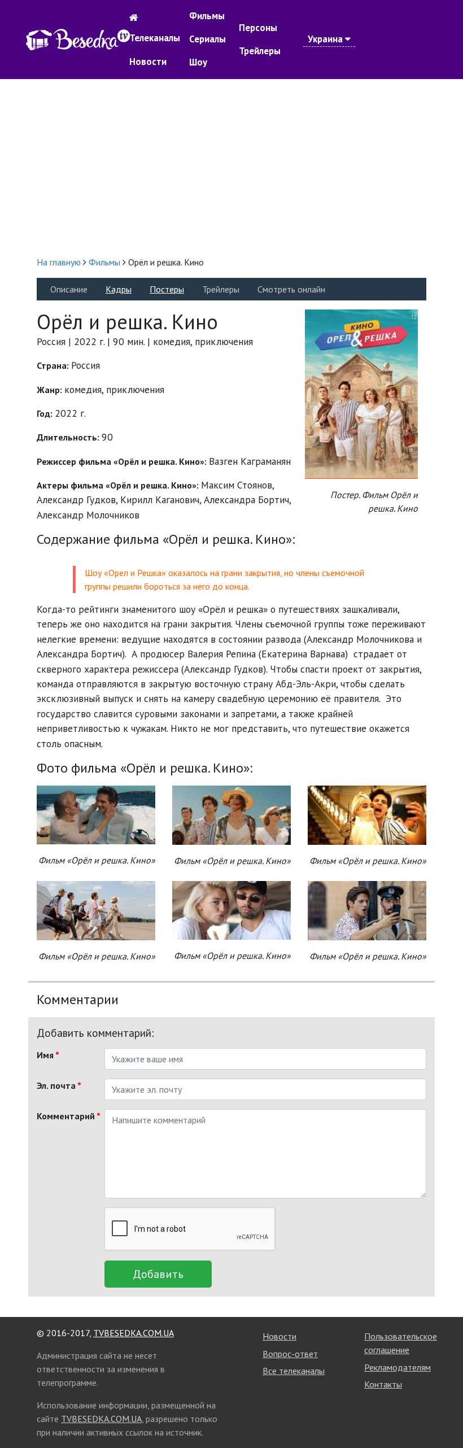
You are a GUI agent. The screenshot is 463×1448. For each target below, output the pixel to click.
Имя (48, 1055)
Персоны (258, 27)
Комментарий (66, 1116)
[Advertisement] (231, 167)
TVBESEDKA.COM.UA (133, 1332)
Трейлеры (260, 51)
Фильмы (207, 16)
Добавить (158, 1274)
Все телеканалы (294, 1370)
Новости (148, 61)
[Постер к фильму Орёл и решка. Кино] (361, 392)
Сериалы (207, 39)
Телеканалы (154, 38)
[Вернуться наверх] (443, 1414)
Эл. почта (59, 1085)
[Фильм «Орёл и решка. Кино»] (96, 813)
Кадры (119, 289)
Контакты (383, 1384)
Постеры (167, 289)
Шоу (198, 62)
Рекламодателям (397, 1367)
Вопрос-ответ (290, 1353)
